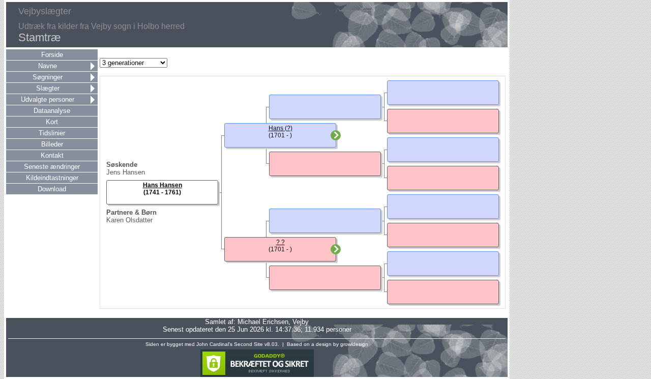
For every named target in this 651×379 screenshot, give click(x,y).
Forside (52, 55)
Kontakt (52, 155)
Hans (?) (280, 128)
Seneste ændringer (52, 166)
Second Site (248, 344)
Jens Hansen (125, 172)
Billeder (52, 144)
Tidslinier (52, 133)
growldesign (354, 344)
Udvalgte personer (47, 99)
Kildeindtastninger (52, 178)
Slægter (48, 88)
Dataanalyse (52, 110)
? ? (280, 242)
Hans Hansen (162, 185)
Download (52, 189)
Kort (52, 122)
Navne (47, 66)
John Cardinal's (214, 344)
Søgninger (48, 77)
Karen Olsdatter (129, 220)
